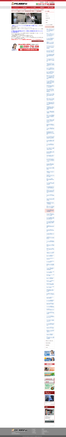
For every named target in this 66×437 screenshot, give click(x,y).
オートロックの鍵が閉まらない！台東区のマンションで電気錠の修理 (50, 313)
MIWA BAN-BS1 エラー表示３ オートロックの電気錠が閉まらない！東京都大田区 (50, 86)
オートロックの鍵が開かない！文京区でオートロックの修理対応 (50, 195)
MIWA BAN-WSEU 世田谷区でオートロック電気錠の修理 (50, 284)
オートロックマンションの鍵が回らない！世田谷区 (50, 287)
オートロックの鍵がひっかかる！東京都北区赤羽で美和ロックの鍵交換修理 (50, 211)
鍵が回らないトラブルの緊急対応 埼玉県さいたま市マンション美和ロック (50, 331)
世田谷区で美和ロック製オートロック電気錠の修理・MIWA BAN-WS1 (50, 290)
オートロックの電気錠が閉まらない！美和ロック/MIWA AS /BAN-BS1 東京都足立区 (50, 39)
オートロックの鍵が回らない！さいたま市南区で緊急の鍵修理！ (50, 145)
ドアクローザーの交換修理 (49, 24)
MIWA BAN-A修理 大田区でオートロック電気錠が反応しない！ (50, 156)
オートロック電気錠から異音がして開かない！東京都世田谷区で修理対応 (50, 112)
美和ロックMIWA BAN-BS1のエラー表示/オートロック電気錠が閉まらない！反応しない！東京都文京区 (50, 90)
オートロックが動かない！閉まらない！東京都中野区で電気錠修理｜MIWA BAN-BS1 (50, 218)
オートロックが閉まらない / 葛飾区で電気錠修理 (50, 297)
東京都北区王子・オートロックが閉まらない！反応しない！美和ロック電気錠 (50, 176)
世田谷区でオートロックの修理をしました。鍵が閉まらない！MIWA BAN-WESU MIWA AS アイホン (50, 191)
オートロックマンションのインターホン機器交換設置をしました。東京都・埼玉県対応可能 (50, 187)
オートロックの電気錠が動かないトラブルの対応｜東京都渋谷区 (50, 242)
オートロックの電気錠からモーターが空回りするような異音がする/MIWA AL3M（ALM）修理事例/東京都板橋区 (50, 82)
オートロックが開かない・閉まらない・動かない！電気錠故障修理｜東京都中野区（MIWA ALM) (50, 222)
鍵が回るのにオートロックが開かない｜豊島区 (50, 275)
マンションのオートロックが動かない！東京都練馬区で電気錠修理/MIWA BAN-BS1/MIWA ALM (50, 55)
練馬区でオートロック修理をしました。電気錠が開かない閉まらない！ (50, 249)
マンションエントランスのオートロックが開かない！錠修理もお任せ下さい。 (50, 320)
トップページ (12, 9)
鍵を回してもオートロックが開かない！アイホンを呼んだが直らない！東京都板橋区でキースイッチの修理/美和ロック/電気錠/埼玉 (50, 77)
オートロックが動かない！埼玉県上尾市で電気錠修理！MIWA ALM (50, 141)
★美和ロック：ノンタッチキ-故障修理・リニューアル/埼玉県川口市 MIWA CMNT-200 (50, 43)
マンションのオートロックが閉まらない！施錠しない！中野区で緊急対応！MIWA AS (50, 148)
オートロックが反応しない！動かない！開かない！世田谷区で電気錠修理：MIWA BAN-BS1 (50, 137)
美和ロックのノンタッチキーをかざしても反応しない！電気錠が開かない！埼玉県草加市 (50, 99)
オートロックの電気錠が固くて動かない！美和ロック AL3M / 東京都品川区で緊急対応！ (50, 72)
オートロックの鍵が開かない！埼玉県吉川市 (50, 258)
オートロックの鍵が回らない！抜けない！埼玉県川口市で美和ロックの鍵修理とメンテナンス (50, 69)
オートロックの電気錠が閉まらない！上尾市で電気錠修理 (50, 300)
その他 (47, 347)
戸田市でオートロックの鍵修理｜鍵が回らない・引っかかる (50, 252)
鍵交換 (47, 13)
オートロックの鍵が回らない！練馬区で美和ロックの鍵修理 (50, 303)
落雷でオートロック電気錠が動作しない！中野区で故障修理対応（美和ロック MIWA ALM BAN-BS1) (50, 116)
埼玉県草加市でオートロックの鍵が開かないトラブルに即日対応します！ (50, 238)
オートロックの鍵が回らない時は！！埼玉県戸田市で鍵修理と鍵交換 (50, 324)
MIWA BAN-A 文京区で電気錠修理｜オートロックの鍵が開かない (50, 265)
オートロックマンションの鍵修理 (22, 9)
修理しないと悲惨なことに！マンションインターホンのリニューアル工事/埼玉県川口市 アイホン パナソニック (50, 34)
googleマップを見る (51, 419)
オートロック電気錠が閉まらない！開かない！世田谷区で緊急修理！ (50, 129)
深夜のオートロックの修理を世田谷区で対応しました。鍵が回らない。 (50, 245)
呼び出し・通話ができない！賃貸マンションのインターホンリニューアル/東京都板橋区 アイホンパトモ (50, 30)
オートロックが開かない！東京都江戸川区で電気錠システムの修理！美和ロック (50, 152)
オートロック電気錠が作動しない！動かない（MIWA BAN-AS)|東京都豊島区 (50, 269)
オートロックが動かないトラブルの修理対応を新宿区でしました (50, 234)
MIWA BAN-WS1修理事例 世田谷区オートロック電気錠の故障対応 (50, 125)
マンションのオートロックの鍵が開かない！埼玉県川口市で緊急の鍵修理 (50, 199)
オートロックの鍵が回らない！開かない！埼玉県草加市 (50, 255)
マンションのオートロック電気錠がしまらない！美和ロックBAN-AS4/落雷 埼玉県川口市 (50, 51)
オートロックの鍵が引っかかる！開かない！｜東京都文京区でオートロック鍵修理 (50, 214)
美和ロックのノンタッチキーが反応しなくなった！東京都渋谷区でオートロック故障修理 (50, 207)
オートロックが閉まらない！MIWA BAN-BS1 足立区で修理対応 (50, 230)
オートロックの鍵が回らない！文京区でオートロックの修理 (50, 327)
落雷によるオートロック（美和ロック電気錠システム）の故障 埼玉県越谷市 (50, 338)
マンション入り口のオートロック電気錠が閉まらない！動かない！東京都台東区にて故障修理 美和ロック (50, 64)
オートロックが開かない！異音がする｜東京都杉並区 (50, 272)
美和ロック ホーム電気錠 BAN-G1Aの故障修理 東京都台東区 (50, 179)
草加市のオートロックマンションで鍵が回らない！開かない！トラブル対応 (50, 172)
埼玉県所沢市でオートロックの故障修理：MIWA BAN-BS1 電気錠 (50, 226)
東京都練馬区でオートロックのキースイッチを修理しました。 (50, 309)
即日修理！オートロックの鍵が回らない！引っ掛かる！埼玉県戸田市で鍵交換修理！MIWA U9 (50, 94)
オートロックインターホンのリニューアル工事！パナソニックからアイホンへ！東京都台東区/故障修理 (50, 46)
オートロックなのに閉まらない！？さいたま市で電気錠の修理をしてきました (50, 317)
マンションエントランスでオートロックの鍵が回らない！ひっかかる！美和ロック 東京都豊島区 (50, 59)
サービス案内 (16, 9)
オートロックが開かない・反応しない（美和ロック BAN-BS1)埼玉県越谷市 (50, 183)
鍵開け (47, 22)
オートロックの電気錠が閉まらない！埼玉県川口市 (50, 261)
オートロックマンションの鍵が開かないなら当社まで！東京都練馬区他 (50, 168)
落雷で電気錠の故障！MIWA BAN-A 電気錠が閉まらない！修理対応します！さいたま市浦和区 (50, 133)
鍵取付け (47, 20)
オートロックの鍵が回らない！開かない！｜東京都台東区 (50, 278)
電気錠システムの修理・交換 (49, 340)
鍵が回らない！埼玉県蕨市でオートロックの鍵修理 (50, 281)
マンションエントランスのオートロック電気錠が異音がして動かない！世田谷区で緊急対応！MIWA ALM (50, 103)
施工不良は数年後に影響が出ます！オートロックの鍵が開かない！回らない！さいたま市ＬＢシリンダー (50, 160)
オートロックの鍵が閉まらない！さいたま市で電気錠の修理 (50, 306)
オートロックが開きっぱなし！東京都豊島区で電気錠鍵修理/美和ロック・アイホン (50, 164)
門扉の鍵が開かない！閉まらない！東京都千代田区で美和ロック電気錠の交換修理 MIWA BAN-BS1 (50, 107)
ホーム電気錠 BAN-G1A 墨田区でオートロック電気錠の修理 (50, 294)
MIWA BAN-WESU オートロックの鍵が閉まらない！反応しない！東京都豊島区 (50, 203)
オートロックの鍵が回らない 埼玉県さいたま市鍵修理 (50, 334)
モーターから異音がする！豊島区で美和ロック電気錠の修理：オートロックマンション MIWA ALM (50, 120)
